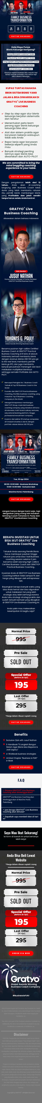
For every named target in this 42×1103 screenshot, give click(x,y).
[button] (21, 791)
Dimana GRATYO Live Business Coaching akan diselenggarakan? (19, 791)
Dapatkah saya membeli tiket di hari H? (20, 817)
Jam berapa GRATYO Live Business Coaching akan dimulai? (20, 810)
